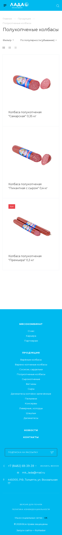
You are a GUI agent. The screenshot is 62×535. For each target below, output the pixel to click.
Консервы (31, 403)
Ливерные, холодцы (31, 408)
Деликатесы (31, 418)
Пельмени (31, 398)
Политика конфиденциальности (31, 509)
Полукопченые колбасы (31, 374)
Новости (31, 430)
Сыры (31, 388)
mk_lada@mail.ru (33, 472)
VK (45, 517)
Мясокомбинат (31, 324)
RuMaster (40, 530)
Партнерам (31, 340)
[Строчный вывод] (9, 47)
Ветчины (31, 384)
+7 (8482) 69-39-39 (21, 466)
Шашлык (31, 413)
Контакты (31, 437)
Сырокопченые (31, 379)
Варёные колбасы (31, 359)
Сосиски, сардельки (31, 369)
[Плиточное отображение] (3, 47)
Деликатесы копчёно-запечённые (31, 393)
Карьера (31, 335)
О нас (31, 331)
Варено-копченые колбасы (31, 364)
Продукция (31, 352)
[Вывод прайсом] (15, 47)
